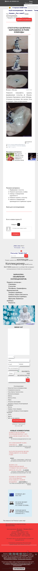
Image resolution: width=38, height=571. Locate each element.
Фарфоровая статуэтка (17, 190)
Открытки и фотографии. (14, 401)
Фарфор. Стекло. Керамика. (15, 408)
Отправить (16, 234)
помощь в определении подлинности (17, 194)
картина (30, 264)
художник (12, 260)
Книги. (9, 414)
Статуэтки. (12, 286)
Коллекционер (15, 263)
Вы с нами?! (20, 13)
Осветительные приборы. (17, 296)
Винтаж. (10, 407)
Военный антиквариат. (13, 393)
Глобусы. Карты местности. (18, 294)
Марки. (10, 399)
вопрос (14, 146)
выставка (7, 267)
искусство (24, 267)
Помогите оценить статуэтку (18, 197)
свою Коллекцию (15, 531)
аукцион (31, 260)
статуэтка (18, 146)
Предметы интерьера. (14, 18)
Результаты (15, 424)
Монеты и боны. (12, 397)
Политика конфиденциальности (24, 559)
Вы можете (28, 10)
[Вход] (18, 224)
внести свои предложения (19, 538)
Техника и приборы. (15, 292)
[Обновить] (27, 357)
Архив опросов (21, 424)
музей (27, 264)
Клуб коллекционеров (16, 10)
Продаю (7, 260)
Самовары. (12, 284)
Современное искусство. (14, 390)
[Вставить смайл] (29, 357)
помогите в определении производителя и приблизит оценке (20, 200)
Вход (31, 1)
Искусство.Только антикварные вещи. (17, 388)
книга (15, 260)
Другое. (10, 416)
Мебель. (10, 395)
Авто (22, 269)
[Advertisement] (19, 172)
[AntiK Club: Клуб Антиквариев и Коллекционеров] (9, 7)
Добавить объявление (24, 19)
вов (20, 267)
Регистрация (29, 3)
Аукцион (11, 13)
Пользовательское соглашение (10, 559)
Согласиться (19, 568)
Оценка (10, 146)
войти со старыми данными (10, 557)
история (18, 269)
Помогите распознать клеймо (18, 192)
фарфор (24, 146)
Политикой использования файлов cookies (20, 564)
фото (17, 267)
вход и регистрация (23, 555)
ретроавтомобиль (27, 269)
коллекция (22, 259)
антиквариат (31, 267)
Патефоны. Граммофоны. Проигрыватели (17, 289)
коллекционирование (11, 269)
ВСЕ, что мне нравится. (14, 418)
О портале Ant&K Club (19, 8)
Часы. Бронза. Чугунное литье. (15, 391)
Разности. (11, 303)
